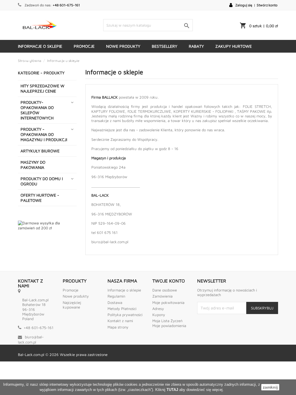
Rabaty (196, 46)
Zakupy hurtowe (233, 46)
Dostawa (33, 58)
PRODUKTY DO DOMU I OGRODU (42, 181)
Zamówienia (162, 296)
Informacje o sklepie (40, 46)
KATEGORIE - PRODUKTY (181, 58)
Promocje (84, 46)
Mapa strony (118, 327)
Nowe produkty (123, 46)
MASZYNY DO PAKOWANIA (33, 165)
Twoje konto (168, 280)
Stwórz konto (267, 5)
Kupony (158, 314)
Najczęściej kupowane (72, 304)
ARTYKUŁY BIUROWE (40, 150)
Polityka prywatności (125, 314)
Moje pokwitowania (168, 302)
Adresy (158, 308)
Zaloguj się (243, 5)
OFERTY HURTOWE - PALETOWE (40, 198)
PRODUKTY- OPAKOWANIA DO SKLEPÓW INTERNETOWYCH (37, 110)
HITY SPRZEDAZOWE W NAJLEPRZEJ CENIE (42, 88)
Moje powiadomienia (169, 325)
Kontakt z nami (120, 320)
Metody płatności (73, 58)
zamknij (270, 387)
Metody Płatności (122, 308)
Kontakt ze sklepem (125, 58)
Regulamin (116, 296)
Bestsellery (164, 46)
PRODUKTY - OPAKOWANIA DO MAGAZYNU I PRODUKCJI (44, 134)
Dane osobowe (164, 290)
